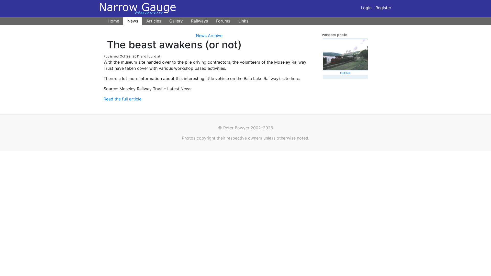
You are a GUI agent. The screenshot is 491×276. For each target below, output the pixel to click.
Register (383, 7)
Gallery (176, 21)
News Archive (209, 35)
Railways (199, 21)
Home (113, 21)
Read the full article (122, 98)
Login (366, 7)
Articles (153, 21)
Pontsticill (345, 73)
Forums (223, 21)
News (132, 21)
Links (243, 21)
